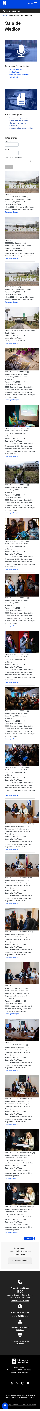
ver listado (20, 1344)
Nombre (8, 141)
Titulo (7, 149)
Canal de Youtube (15, 72)
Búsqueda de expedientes (18, 118)
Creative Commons (27, 1397)
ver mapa (19, 1330)
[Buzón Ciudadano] (20, 1261)
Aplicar (9, 167)
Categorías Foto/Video (13, 158)
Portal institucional (11, 11)
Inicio (5, 16)
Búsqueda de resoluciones (18, 120)
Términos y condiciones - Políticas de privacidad (20, 1405)
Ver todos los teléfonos (20, 1301)
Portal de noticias (15, 69)
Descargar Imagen (12, 212)
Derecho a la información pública (21, 128)
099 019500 (20, 1316)
